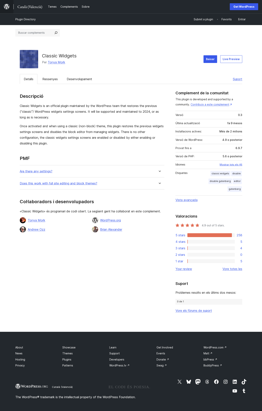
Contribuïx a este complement (210, 104)
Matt (208, 353)
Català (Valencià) (62, 386)
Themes (67, 353)
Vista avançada (186, 200)
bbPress (210, 359)
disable (236, 173)
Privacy (20, 365)
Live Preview (231, 59)
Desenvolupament (79, 79)
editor (237, 181)
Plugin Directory (25, 19)
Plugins (66, 359)
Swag (162, 365)
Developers (116, 359)
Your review (183, 269)
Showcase (69, 347)
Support (114, 353)
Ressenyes (50, 79)
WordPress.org (110, 220)
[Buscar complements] (56, 33)
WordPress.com (215, 347)
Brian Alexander (111, 229)
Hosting (20, 359)
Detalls (28, 79)
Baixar (210, 59)
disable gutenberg (220, 181)
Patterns (67, 365)
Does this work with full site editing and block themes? (58, 183)
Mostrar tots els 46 (231, 164)
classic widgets (220, 173)
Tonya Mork (56, 62)
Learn (112, 347)
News (18, 353)
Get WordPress (244, 6)
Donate (163, 359)
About (19, 347)
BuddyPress (213, 365)
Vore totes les (232, 269)
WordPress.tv (119, 365)
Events (161, 353)
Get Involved (165, 347)
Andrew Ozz (36, 229)
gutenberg (235, 189)
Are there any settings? (36, 171)
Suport (237, 79)
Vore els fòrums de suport (193, 310)
